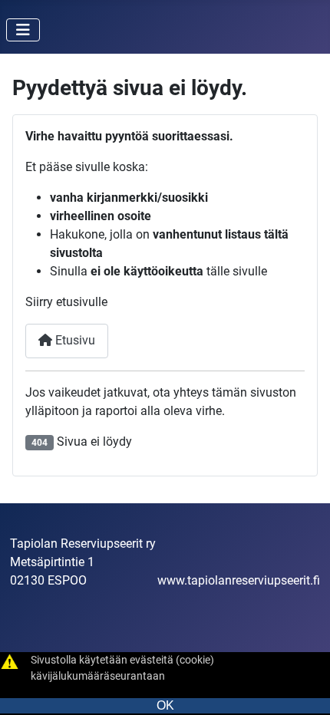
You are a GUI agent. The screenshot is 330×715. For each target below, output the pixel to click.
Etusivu (73, 340)
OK (165, 705)
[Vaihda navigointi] (23, 29)
